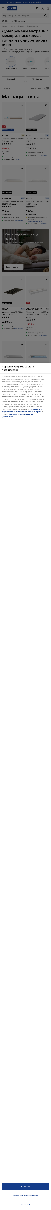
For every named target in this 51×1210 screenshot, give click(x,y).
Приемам (25, 1187)
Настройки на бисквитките (25, 1196)
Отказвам (25, 1204)
